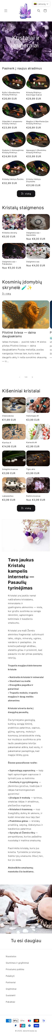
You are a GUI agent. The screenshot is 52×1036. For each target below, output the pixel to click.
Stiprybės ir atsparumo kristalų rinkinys (12, 122)
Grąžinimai (11, 989)
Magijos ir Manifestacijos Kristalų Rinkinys (37, 122)
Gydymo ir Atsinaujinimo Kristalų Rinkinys (13, 151)
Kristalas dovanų (9, 233)
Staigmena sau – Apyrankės (33, 234)
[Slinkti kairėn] (19, 377)
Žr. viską (26, 193)
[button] (6, 10)
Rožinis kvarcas (33, 496)
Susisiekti (10, 995)
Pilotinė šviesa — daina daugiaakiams (19, 334)
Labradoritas (7, 496)
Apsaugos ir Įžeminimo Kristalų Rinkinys (36, 151)
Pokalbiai (10, 1002)
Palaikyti (10, 976)
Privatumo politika (15, 969)
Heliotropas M (32, 416)
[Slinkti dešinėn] (32, 377)
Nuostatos (11, 956)
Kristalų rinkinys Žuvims (12, 179)
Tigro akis (30, 469)
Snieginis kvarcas (10, 469)
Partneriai (11, 982)
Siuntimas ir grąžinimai (17, 963)
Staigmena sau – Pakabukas (9, 263)
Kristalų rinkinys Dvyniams (33, 180)
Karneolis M (31, 442)
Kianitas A (6, 442)
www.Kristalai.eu (30, 1031)
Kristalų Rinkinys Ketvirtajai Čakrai (34, 93)
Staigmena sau (32, 262)
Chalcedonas (8, 416)
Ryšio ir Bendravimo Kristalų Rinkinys (11, 93)
